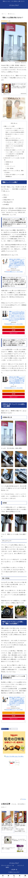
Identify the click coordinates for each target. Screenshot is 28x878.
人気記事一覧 (14, 869)
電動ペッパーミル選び (9, 126)
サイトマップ (21, 865)
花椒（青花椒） (10, 168)
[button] (25, 454)
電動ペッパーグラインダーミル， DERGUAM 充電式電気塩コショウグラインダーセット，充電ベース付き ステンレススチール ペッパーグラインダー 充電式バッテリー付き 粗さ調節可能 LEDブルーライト (13, 316)
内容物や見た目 (9, 162)
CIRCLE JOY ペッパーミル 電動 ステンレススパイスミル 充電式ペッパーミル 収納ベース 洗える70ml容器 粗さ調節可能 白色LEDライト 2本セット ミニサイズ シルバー (15, 132)
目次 (12, 123)
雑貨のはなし (5, 728)
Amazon (13, 327)
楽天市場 (13, 715)
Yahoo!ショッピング (13, 396)
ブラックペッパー (11, 166)
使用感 (7, 164)
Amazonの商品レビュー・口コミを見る (14, 271)
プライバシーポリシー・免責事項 (7, 866)
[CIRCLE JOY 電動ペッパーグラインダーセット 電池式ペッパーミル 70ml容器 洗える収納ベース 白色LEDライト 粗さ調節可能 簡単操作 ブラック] (5, 379)
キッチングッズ (14, 728)
